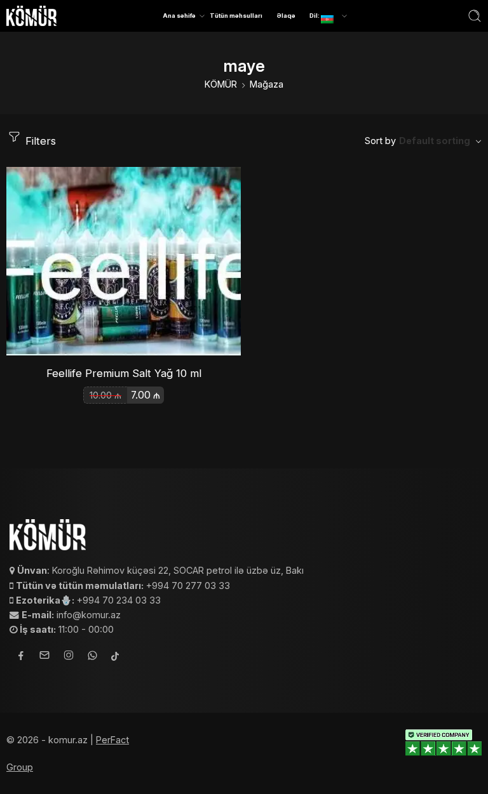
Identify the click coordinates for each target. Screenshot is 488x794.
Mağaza (266, 84)
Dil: (315, 15)
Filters (39, 141)
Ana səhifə (179, 15)
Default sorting (434, 140)
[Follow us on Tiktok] (115, 657)
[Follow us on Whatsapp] (92, 657)
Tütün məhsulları (236, 15)
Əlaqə (286, 15)
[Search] (475, 16)
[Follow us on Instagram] (68, 657)
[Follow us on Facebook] (21, 657)
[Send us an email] (44, 657)
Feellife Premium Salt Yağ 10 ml (123, 373)
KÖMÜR (221, 84)
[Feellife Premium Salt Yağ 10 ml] (123, 261)
